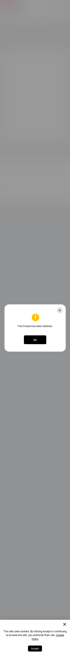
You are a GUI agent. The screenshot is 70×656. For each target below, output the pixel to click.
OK (35, 339)
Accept (35, 648)
